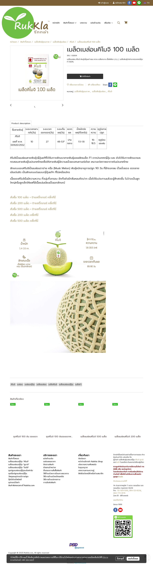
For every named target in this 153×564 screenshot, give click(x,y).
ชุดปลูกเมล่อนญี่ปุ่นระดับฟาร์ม (20, 470)
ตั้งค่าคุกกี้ (120, 559)
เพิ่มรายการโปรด (76, 84)
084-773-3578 (119, 493)
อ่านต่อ (120, 476)
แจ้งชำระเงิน (96, 22)
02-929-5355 (122, 490)
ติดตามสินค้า (48, 464)
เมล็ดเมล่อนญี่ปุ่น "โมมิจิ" (18, 467)
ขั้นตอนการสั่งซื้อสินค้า (52, 470)
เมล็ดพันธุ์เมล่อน (99, 91)
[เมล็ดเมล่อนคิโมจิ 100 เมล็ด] (36, 73)
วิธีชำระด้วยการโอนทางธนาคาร (56, 473)
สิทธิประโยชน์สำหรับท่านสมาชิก (90, 473)
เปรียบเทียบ (95, 84)
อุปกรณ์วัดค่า (14, 482)
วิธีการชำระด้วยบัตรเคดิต (53, 476)
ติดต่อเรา (82, 458)
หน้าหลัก (56, 22)
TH (147, 2)
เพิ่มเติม (107, 22)
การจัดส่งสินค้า (49, 482)
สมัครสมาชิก (120, 2)
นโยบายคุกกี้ (30, 560)
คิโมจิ (110, 91)
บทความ (83, 22)
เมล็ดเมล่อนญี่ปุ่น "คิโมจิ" (18, 461)
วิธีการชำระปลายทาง (51, 479)
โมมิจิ (118, 462)
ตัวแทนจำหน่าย (49, 467)
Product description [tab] (20, 123)
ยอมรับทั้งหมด (133, 559)
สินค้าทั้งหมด (69, 22)
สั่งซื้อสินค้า (86, 76)
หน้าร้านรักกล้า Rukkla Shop (90, 461)
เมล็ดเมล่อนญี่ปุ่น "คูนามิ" (18, 464)
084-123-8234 (135, 490)
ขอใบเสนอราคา (49, 461)
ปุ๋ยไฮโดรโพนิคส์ (15, 479)
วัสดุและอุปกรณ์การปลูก (18, 476)
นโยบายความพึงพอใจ (87, 464)
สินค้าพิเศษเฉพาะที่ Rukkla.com (21, 485)
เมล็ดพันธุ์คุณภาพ (82, 91)
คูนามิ (142, 459)
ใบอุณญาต (83, 467)
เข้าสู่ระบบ (104, 2)
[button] (118, 22)
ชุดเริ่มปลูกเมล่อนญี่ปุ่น (17, 473)
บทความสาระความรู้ (86, 470)
